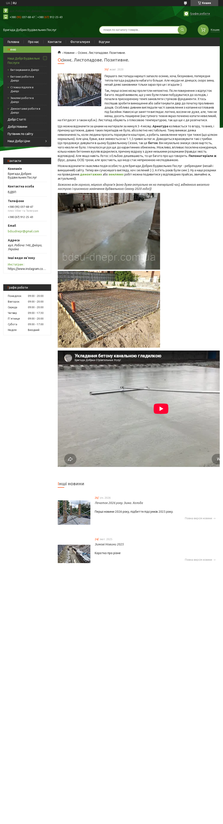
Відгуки (104, 41)
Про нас (33, 41)
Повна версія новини (198, 518)
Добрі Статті (17, 119)
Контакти (54, 41)
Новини (69, 52)
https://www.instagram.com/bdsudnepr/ (27, 269)
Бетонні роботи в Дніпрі (22, 78)
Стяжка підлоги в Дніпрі (22, 89)
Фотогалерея (80, 41)
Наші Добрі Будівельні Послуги (24, 61)
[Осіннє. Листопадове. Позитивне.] (79, 90)
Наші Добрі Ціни (19, 141)
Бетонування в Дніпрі (24, 69)
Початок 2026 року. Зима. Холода (119, 503)
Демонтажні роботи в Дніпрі (25, 110)
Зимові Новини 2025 (109, 544)
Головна (13, 41)
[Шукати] (182, 29)
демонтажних (91, 174)
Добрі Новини (17, 126)
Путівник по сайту (20, 134)
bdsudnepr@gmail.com (23, 231)
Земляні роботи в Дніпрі (22, 99)
